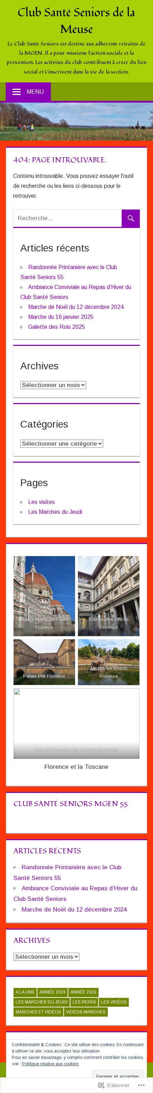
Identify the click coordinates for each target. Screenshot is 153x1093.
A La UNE (25, 992)
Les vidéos (114, 1002)
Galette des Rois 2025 (56, 327)
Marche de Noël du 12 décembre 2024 (76, 307)
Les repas (84, 1002)
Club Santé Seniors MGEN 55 (71, 804)
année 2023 (83, 992)
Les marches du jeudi (42, 1002)
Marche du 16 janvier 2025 (61, 317)
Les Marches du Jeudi (55, 512)
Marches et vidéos (38, 1012)
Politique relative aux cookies (50, 1063)
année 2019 (52, 992)
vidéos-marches (86, 1012)
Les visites (41, 502)
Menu (35, 92)
